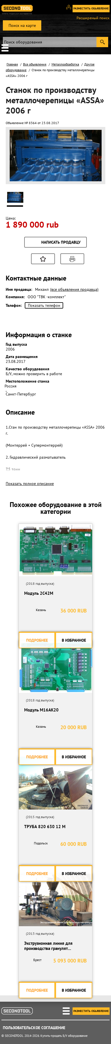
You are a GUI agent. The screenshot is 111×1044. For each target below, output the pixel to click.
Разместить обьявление (91, 8)
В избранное (74, 640)
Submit (102, 42)
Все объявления (34, 64)
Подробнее (37, 640)
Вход (70, 9)
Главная (12, 64)
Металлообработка (65, 64)
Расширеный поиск (93, 18)
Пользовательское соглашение (34, 1028)
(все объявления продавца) (74, 289)
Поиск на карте (22, 25)
